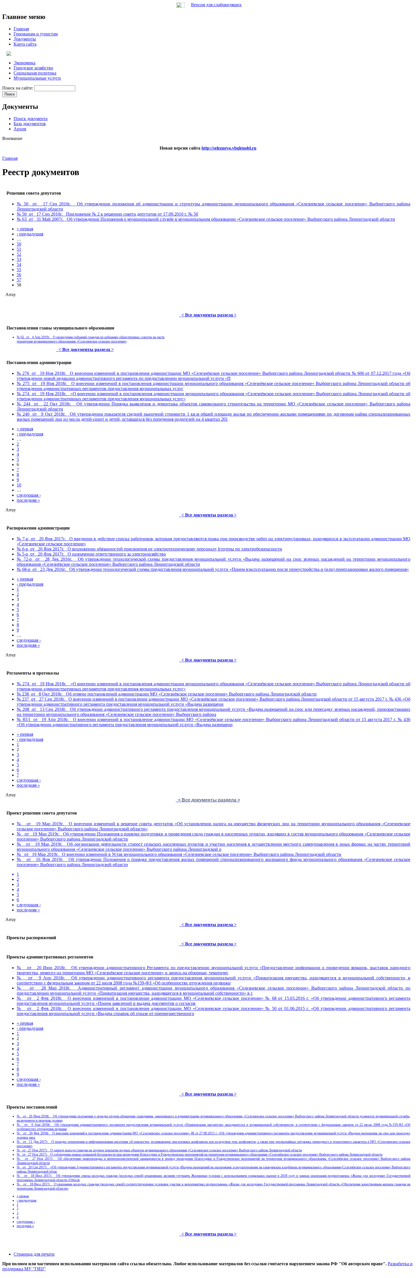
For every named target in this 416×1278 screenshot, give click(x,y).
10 (19, 484)
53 (19, 259)
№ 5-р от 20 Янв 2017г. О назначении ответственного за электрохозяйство (91, 554)
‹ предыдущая (30, 233)
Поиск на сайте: (18, 88)
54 (19, 264)
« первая (25, 228)
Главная (10, 158)
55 (19, 269)
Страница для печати (34, 1254)
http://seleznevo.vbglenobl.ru (228, 148)
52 (19, 254)
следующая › (29, 495)
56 (19, 274)
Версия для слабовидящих (216, 4)
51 (19, 249)
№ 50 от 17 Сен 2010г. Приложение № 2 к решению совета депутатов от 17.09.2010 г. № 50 (107, 214)
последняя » (28, 500)
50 (19, 244)
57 (19, 279)
